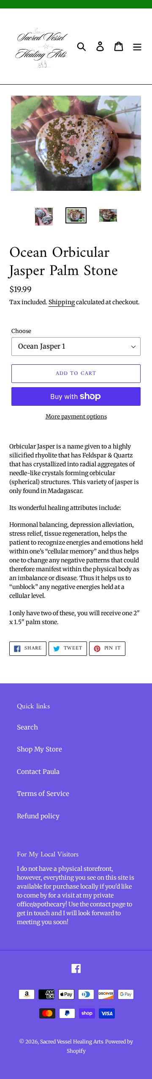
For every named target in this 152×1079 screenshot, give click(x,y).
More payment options (76, 416)
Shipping (62, 302)
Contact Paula (38, 772)
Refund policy (38, 816)
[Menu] (137, 46)
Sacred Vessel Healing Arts (71, 1041)
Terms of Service (43, 794)
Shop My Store (39, 749)
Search (27, 727)
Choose (21, 331)
